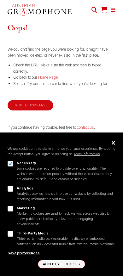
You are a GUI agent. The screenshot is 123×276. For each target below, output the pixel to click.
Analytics (25, 188)
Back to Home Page (30, 105)
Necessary (26, 163)
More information (87, 154)
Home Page (48, 77)
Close (113, 143)
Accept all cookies (61, 264)
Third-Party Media (33, 233)
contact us (85, 127)
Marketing (26, 208)
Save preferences (24, 253)
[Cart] (104, 10)
